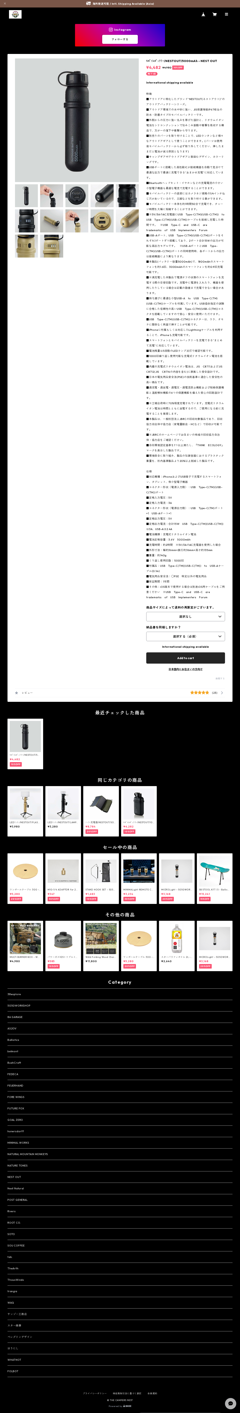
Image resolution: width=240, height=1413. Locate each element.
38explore (14, 994)
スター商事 (14, 1325)
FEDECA (13, 1074)
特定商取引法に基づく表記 (127, 1393)
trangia (12, 1291)
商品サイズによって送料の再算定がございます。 (181, 607)
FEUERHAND (15, 1085)
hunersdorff (16, 1131)
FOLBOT (13, 1371)
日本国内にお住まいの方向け (186, 669)
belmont (13, 1051)
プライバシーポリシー (95, 1393)
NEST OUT (14, 1177)
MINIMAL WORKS (18, 1142)
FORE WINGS (16, 1097)
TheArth (13, 1268)
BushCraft (14, 1062)
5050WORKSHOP (19, 1005)
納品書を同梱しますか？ (163, 627)
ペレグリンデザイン (20, 1337)
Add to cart (185, 658)
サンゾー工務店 (17, 1314)
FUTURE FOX (16, 1108)
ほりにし (13, 1348)
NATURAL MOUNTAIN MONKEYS (28, 1154)
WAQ (11, 1302)
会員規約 (152, 1393)
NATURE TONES (18, 1165)
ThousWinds (16, 1280)
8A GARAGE (15, 1017)
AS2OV (12, 1028)
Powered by (116, 1406)
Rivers (12, 1211)
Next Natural (16, 1188)
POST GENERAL (18, 1200)
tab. (10, 1257)
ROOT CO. (14, 1222)
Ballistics (13, 1040)
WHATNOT (14, 1359)
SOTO (11, 1234)
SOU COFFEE (16, 1245)
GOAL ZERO (15, 1120)
